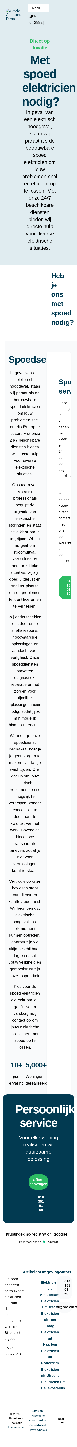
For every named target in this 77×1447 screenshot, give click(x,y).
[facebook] (60, 1320)
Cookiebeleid (37, 1425)
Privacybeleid (38, 1429)
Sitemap (37, 1410)
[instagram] (67, 1320)
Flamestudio (16, 1427)
